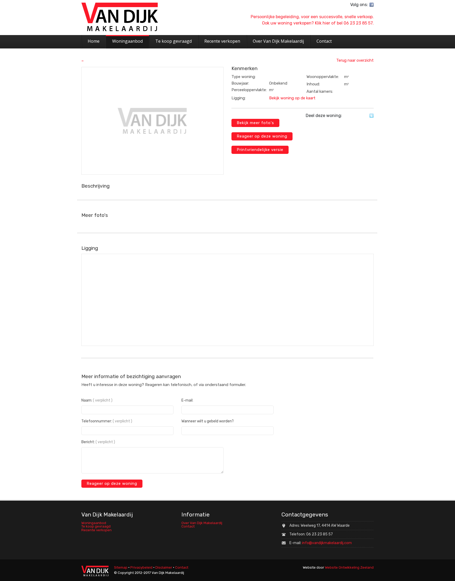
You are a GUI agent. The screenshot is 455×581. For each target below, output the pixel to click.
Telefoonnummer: (106, 421)
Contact (188, 526)
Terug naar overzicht (355, 60)
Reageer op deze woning (262, 136)
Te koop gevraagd (96, 526)
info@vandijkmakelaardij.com (327, 543)
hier (326, 23)
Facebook (371, 5)
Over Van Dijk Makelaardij (201, 523)
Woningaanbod (93, 523)
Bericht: (98, 442)
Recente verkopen (96, 530)
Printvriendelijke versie (260, 149)
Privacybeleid (141, 567)
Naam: (96, 400)
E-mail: (187, 400)
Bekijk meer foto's (255, 122)
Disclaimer (163, 567)
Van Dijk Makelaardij (119, 17)
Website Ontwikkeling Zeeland (349, 567)
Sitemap (120, 567)
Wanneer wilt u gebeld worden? (207, 421)
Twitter (371, 116)
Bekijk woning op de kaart (292, 98)
